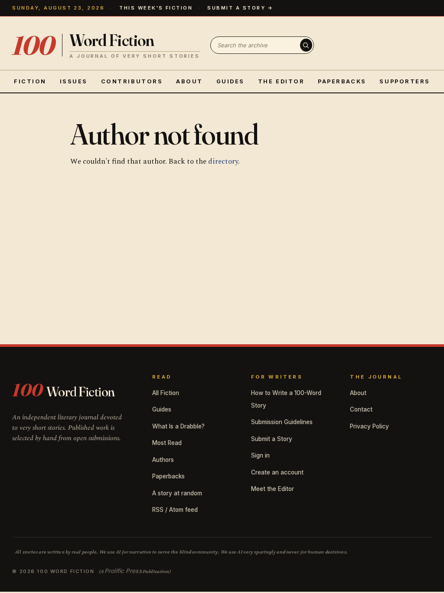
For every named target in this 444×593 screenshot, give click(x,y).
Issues (74, 81)
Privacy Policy (369, 426)
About (189, 81)
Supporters (404, 81)
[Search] (306, 45)
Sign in (260, 455)
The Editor (281, 81)
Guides (230, 81)
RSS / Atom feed (175, 509)
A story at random (177, 493)
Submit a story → (240, 8)
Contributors (132, 81)
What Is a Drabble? (178, 426)
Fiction (30, 81)
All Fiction (165, 392)
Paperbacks (342, 81)
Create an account (277, 472)
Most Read (167, 442)
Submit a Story (271, 438)
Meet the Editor (272, 488)
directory (223, 161)
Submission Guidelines (282, 421)
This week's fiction (156, 8)
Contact (361, 409)
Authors (163, 459)
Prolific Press (123, 570)
